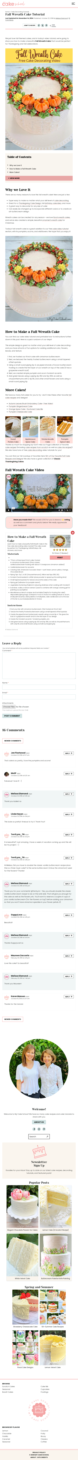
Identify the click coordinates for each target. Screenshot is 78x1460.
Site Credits (42, 1457)
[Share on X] (42, 25)
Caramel (6, 1439)
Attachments (7, 703)
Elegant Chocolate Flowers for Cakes (22, 1230)
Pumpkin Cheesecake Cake (20, 412)
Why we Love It (16, 165)
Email (5, 693)
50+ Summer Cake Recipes (53, 1327)
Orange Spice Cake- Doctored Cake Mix (26, 409)
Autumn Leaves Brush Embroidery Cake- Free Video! (31, 403)
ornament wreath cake (52, 220)
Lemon (5, 1431)
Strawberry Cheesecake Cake (25, 1327)
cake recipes (10, 447)
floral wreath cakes (61, 217)
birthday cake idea (53, 203)
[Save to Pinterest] (46, 25)
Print (60, 557)
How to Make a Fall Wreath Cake (23, 169)
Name (5, 683)
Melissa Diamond (62, 18)
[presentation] (22, 1206)
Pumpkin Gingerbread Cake (20, 406)
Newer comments (12, 741)
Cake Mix (44, 1386)
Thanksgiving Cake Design (30, 203)
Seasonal (6, 1389)
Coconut (44, 1431)
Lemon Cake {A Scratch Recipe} (56, 1230)
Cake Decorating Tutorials (20, 12)
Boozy (43, 1436)
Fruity (43, 1433)
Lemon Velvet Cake (53, 1367)
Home (7, 12)
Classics (44, 1439)
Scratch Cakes (8, 1386)
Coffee (44, 1442)
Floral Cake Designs (25, 1367)
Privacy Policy (39, 1452)
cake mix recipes (64, 447)
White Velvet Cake (22, 1278)
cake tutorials (66, 1114)
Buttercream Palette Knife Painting (55, 1278)
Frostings (44, 1392)
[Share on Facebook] (38, 25)
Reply (67, 753)
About (33, 1457)
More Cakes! (15, 172)
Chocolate (6, 1433)
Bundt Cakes (7, 1392)
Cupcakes (45, 1389)
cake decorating (61, 200)
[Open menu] (73, 3)
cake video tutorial (60, 229)
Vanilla (5, 1436)
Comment (7, 650)
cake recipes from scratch (36, 447)
